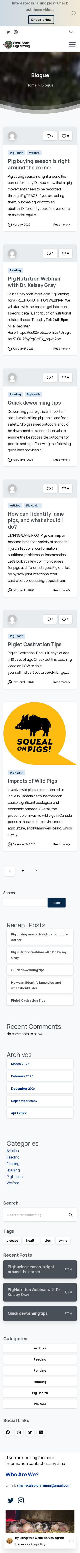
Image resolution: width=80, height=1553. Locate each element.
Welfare (13, 1182)
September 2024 (24, 1101)
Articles (13, 1150)
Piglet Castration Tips (35, 644)
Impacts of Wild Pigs (32, 780)
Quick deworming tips (34, 402)
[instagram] (16, 32)
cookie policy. (35, 1544)
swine (63, 1240)
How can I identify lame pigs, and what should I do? (36, 520)
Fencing (13, 1163)
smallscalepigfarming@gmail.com (43, 1485)
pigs (47, 1240)
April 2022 (18, 1113)
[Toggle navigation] (72, 45)
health (31, 1240)
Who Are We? (22, 1474)
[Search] (71, 32)
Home (31, 85)
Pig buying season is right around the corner (39, 164)
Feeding (13, 1157)
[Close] (73, 13)
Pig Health (14, 1176)
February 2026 (22, 1076)
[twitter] (8, 32)
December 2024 (23, 1088)
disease (12, 1240)
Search (9, 892)
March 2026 (20, 1064)
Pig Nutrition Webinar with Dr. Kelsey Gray (34, 282)
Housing (13, 1170)
